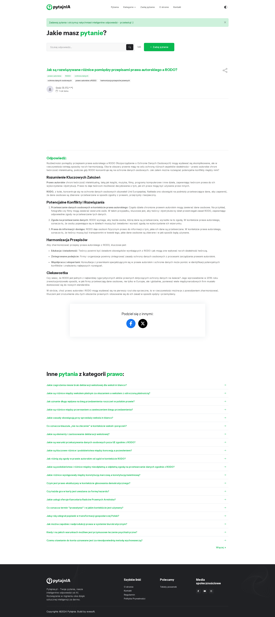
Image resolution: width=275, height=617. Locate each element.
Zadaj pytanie (147, 7)
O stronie (164, 7)
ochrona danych (81, 76)
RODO (68, 76)
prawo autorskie (54, 76)
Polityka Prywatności (134, 598)
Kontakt (177, 7)
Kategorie (128, 7)
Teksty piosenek (168, 586)
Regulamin (129, 594)
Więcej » (221, 547)
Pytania (115, 7)
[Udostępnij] (225, 70)
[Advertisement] (137, 124)
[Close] (225, 22)
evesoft (91, 611)
